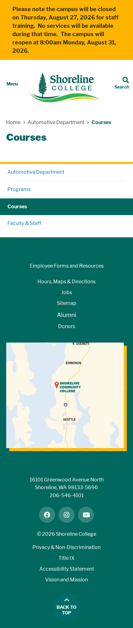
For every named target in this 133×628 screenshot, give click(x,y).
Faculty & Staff (24, 223)
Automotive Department (35, 172)
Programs (19, 189)
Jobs (66, 292)
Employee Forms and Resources (67, 266)
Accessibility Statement (66, 569)
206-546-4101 (66, 495)
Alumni (66, 314)
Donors (66, 326)
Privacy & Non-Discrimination (66, 547)
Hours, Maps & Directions (66, 282)
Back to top (66, 610)
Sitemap (66, 303)
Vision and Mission (66, 580)
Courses (17, 207)
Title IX (66, 558)
